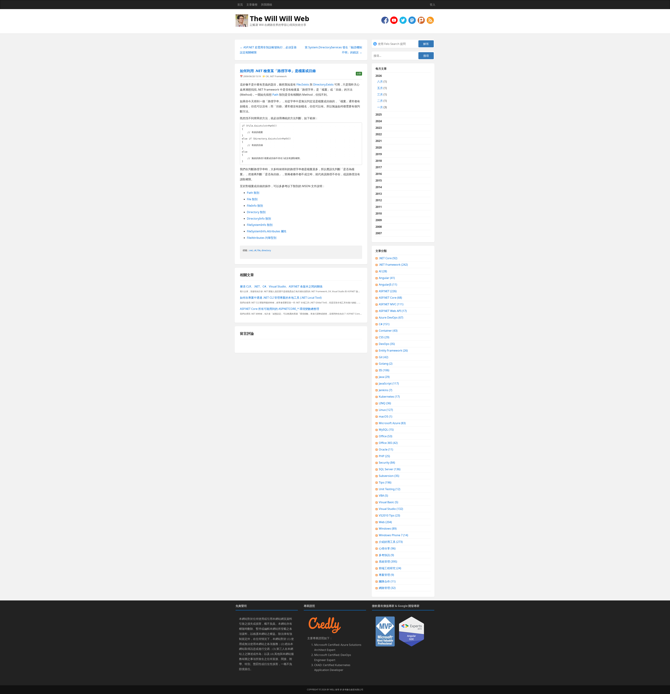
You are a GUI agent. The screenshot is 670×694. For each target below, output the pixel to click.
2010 (378, 213)
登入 (432, 4)
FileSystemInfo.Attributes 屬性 (266, 231)
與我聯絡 (266, 4)
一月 (380, 107)
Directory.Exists (323, 84)
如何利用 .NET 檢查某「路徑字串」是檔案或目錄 (278, 70)
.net (251, 250)
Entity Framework (393, 350)
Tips (385, 482)
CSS (384, 337)
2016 (378, 174)
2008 (378, 227)
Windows (388, 528)
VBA (383, 495)
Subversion (389, 476)
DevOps (387, 344)
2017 (378, 167)
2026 (381, 91)
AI (383, 271)
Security (387, 462)
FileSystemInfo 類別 (260, 225)
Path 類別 (253, 193)
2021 (378, 141)
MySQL (386, 429)
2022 (378, 134)
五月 (380, 88)
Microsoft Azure (392, 423)
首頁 (240, 4)
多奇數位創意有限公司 (352, 689)
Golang (385, 364)
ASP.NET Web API (393, 311)
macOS (385, 416)
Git (383, 357)
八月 (380, 81)
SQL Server (389, 469)
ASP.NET (388, 291)
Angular (387, 278)
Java (384, 377)
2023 (378, 128)
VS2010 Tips (389, 515)
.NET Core (388, 258)
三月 (380, 94)
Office (385, 436)
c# (255, 250)
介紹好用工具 (391, 542)
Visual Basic (388, 502)
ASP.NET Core (390, 298)
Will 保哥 (334, 689)
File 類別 (252, 199)
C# (267, 76)
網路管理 (387, 588)
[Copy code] (358, 126)
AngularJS (388, 284)
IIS (384, 370)
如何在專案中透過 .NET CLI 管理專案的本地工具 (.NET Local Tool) (281, 298)
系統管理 (388, 561)
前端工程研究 (390, 568)
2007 (378, 233)
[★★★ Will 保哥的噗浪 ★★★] (421, 20)
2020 (378, 147)
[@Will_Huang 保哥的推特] (403, 20)
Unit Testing (389, 489)
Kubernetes (389, 396)
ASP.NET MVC (391, 304)
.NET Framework (278, 76)
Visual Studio (391, 509)
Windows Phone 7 (393, 535)
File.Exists (302, 84)
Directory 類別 (256, 212)
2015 (378, 180)
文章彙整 (252, 4)
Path (275, 95)
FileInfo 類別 (255, 206)
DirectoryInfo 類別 (259, 218)
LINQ (385, 403)
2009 (378, 220)
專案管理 (386, 575)
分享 (359, 73)
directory (266, 250)
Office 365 (388, 443)
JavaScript (389, 383)
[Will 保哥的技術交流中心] (385, 20)
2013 (378, 194)
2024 (378, 121)
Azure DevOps (391, 317)
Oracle (386, 449)
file (258, 250)
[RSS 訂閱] (430, 20)
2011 (378, 207)
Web (385, 522)
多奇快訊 (386, 555)
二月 (380, 101)
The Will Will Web (279, 18)
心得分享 (387, 548)
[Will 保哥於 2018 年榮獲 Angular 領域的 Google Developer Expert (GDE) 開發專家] (411, 631)
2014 (378, 187)
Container (388, 331)
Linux (386, 410)
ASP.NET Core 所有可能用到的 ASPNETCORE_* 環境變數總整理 (279, 309)
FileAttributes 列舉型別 (261, 238)
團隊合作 (387, 581)
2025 (378, 114)
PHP (384, 456)
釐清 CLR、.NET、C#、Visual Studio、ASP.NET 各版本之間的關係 (281, 286)
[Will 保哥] (394, 20)
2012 (378, 200)
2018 (378, 161)
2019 (378, 154)
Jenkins (385, 390)
